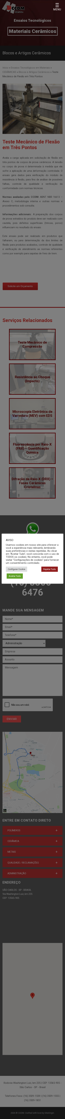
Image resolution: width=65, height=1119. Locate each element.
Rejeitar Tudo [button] (49, 569)
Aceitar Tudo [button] (15, 576)
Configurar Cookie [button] (16, 569)
